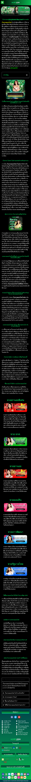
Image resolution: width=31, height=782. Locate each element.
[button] (26, 75)
